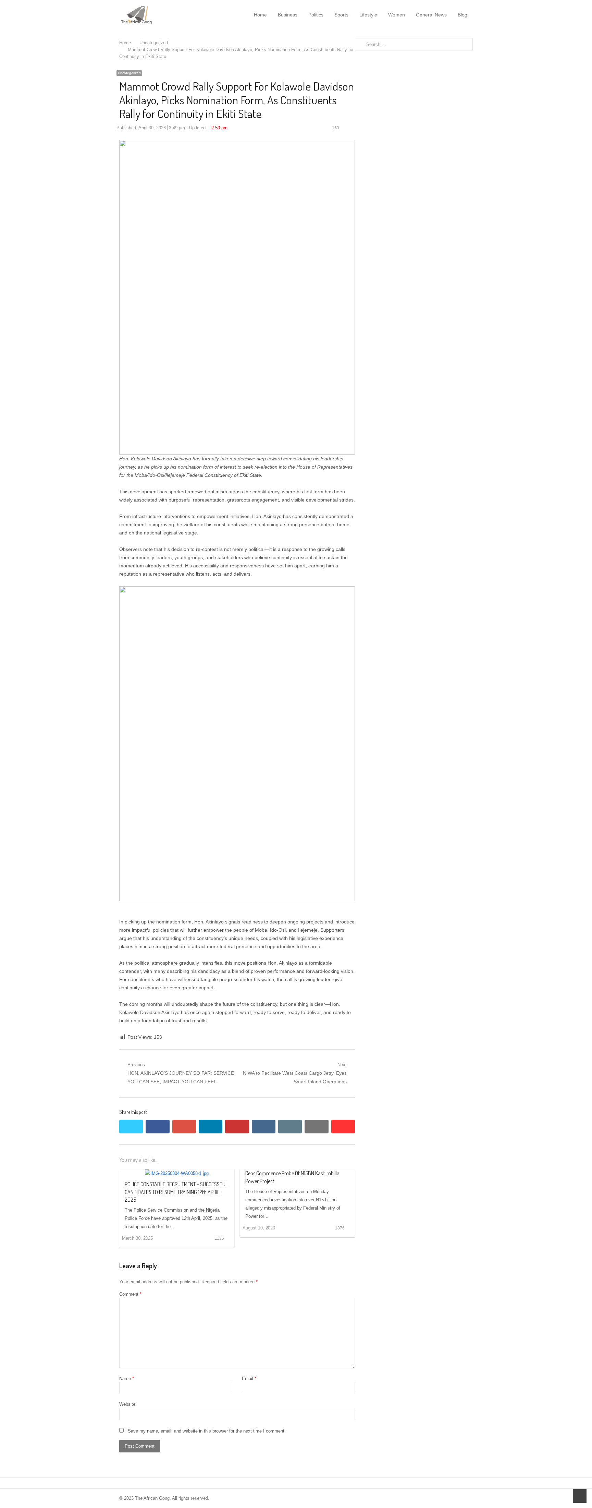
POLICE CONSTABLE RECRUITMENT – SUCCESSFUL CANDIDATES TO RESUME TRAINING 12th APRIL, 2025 (176, 1192)
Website (127, 1404)
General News (431, 14)
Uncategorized (129, 73)
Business (287, 14)
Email (249, 1378)
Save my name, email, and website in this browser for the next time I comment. (207, 1431)
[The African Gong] (154, 14)
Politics (315, 14)
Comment (130, 1294)
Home (260, 14)
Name (126, 1378)
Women (396, 14)
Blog (462, 14)
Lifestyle (368, 14)
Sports (341, 14)
